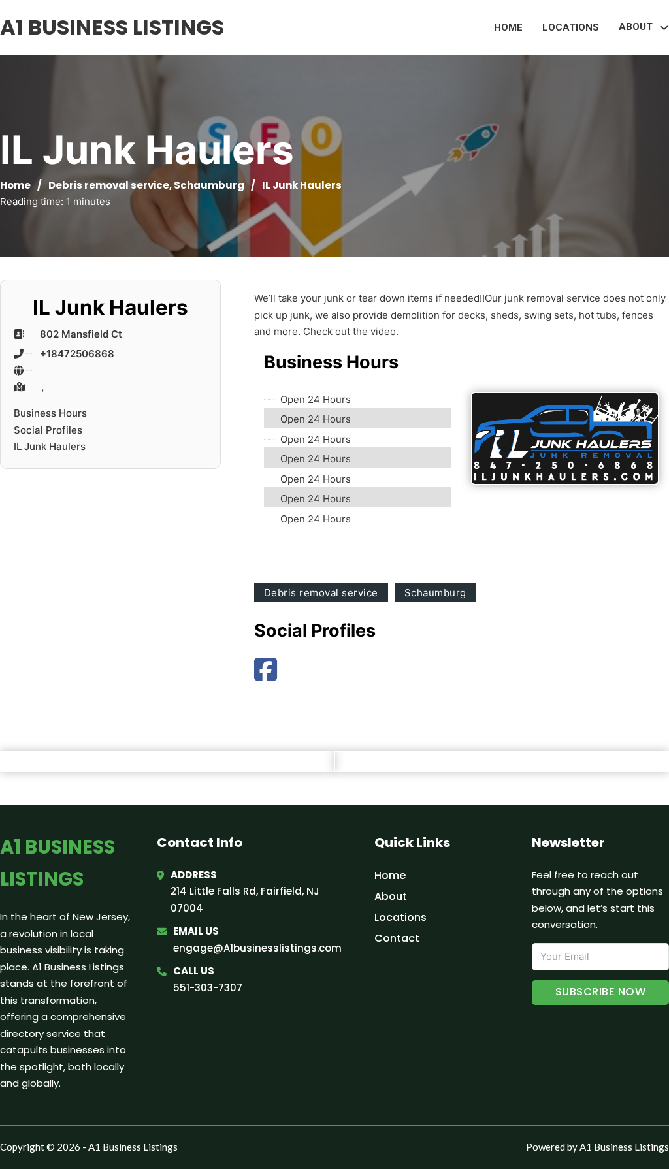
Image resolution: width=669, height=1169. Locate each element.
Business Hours (50, 413)
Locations (570, 27)
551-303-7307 (207, 988)
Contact (396, 938)
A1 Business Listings (112, 27)
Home (508, 27)
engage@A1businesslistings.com (257, 948)
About (390, 896)
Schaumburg (209, 185)
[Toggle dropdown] (664, 28)
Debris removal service (108, 185)
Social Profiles (48, 430)
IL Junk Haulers (50, 446)
